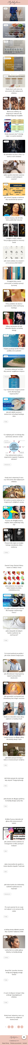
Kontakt (25, 1043)
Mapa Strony (5, 1043)
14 (18, 1026)
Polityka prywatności (16, 1043)
